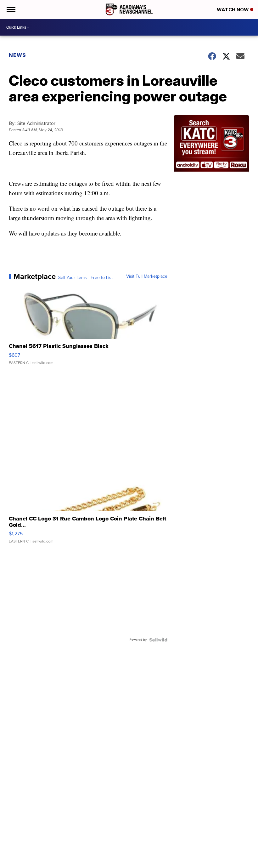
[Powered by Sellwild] (158, 640)
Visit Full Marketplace (146, 276)
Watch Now (233, 10)
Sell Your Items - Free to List (85, 278)
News (17, 55)
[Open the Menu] (10, 9)
